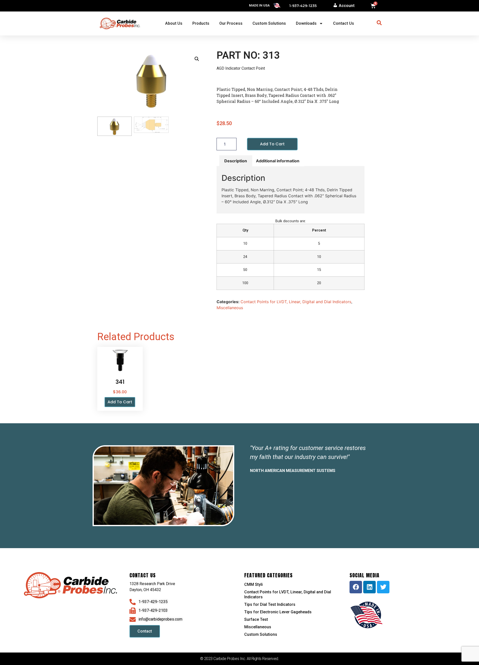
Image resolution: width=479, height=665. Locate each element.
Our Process (230, 23)
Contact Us (343, 23)
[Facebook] (356, 587)
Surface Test (256, 619)
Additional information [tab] (277, 160)
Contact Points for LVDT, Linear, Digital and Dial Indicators (295, 301)
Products (200, 23)
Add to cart (272, 144)
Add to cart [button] (120, 402)
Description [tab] (235, 160)
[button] (196, 58)
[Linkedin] (369, 587)
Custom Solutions (269, 23)
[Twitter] (383, 587)
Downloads (306, 23)
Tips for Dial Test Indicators (269, 604)
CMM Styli (253, 584)
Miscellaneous (230, 307)
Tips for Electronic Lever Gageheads (278, 612)
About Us (173, 23)
